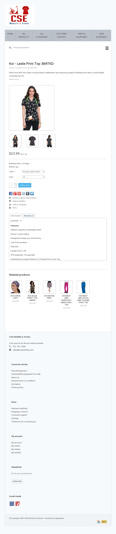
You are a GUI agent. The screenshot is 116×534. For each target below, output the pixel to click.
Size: (11, 177)
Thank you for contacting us (23, 421)
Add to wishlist (18, 201)
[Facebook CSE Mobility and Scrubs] (12, 503)
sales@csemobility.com (23, 350)
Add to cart (25, 185)
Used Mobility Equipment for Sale (25, 374)
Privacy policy (17, 387)
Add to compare (19, 204)
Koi (17, 167)
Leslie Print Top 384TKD (26, 68)
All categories (42, 35)
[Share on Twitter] (32, 193)
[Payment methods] (99, 521)
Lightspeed (59, 518)
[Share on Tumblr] (27, 193)
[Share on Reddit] (23, 193)
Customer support (61, 35)
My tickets (15, 449)
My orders (15, 446)
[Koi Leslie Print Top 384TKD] (31, 107)
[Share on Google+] (15, 193)
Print (14, 208)
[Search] (10, 48)
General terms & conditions (23, 381)
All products (24, 35)
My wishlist (16, 452)
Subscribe (17, 481)
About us (15, 377)
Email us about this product (24, 198)
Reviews (29, 216)
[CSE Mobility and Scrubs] (31, 15)
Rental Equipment (82, 35)
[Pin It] (19, 193)
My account (104, 15)
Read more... (14, 79)
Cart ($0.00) (88, 15)
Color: (12, 171)
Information (16, 216)
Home (10, 34)
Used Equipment (101, 35)
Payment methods (19, 408)
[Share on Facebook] (10, 193)
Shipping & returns (19, 411)
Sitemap (15, 418)
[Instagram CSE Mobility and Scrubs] (17, 503)
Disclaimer (16, 384)
